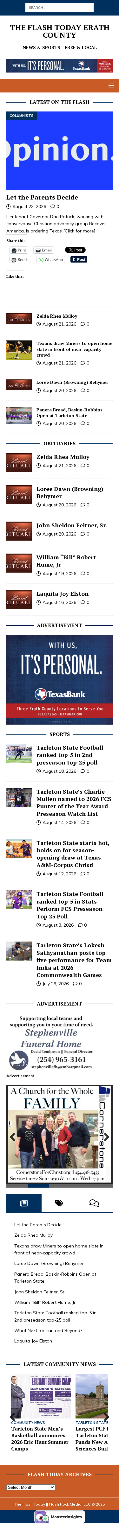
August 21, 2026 (59, 324)
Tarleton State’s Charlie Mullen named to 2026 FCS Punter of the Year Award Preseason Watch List (73, 802)
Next (104, 1137)
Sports (60, 734)
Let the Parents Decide (42, 197)
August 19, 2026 (59, 573)
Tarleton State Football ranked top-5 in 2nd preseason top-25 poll (69, 755)
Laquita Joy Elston (62, 593)
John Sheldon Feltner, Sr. (71, 525)
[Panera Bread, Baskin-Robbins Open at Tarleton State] (19, 415)
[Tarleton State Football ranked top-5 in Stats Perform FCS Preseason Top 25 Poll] (19, 899)
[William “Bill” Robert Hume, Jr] (19, 563)
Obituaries (59, 443)
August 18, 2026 (59, 771)
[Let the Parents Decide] (59, 150)
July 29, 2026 (56, 984)
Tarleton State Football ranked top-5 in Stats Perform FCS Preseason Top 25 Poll (69, 905)
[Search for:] (59, 7)
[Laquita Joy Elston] (19, 599)
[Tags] (59, 1203)
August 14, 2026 (59, 822)
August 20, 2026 (59, 390)
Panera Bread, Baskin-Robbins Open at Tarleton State (69, 412)
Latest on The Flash (59, 101)
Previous (14, 1137)
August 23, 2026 (29, 206)
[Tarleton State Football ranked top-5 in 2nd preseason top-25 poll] (19, 753)
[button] (110, 85)
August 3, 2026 (58, 925)
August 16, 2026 (59, 602)
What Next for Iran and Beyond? (48, 1330)
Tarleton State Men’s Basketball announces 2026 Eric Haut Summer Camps (40, 1438)
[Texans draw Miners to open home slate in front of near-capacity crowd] (19, 349)
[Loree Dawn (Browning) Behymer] (19, 384)
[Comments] (94, 1203)
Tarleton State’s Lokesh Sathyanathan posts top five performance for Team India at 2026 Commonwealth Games (74, 960)
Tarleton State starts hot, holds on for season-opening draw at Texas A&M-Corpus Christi (72, 854)
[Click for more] (79, 231)
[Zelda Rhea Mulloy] (19, 318)
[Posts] (24, 1203)
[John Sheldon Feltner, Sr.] (19, 531)
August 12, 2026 (59, 874)
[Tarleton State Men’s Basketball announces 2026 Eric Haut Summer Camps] (41, 1396)
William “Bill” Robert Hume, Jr (66, 560)
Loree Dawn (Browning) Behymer (72, 382)
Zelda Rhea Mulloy (56, 316)
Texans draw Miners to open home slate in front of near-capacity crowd (74, 349)
